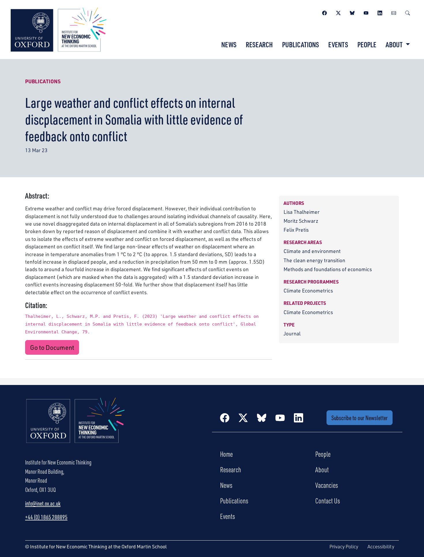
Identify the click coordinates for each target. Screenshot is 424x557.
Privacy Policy (343, 546)
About (322, 469)
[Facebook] (324, 12)
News (229, 44)
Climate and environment (312, 251)
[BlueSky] (352, 12)
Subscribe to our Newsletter (359, 418)
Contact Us (327, 500)
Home (226, 453)
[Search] (407, 12)
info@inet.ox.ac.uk (43, 503)
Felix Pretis (296, 229)
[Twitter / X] (338, 12)
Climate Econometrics (308, 290)
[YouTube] (366, 12)
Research (259, 44)
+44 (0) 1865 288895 (46, 517)
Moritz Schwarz (301, 221)
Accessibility (380, 546)
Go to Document (52, 347)
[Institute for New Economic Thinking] (59, 29)
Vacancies (326, 485)
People (366, 44)
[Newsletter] (394, 12)
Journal (292, 333)
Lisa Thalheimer (302, 212)
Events (338, 44)
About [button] (395, 44)
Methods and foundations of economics (328, 269)
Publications (300, 44)
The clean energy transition (314, 260)
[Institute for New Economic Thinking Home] (75, 426)
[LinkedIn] (380, 12)
